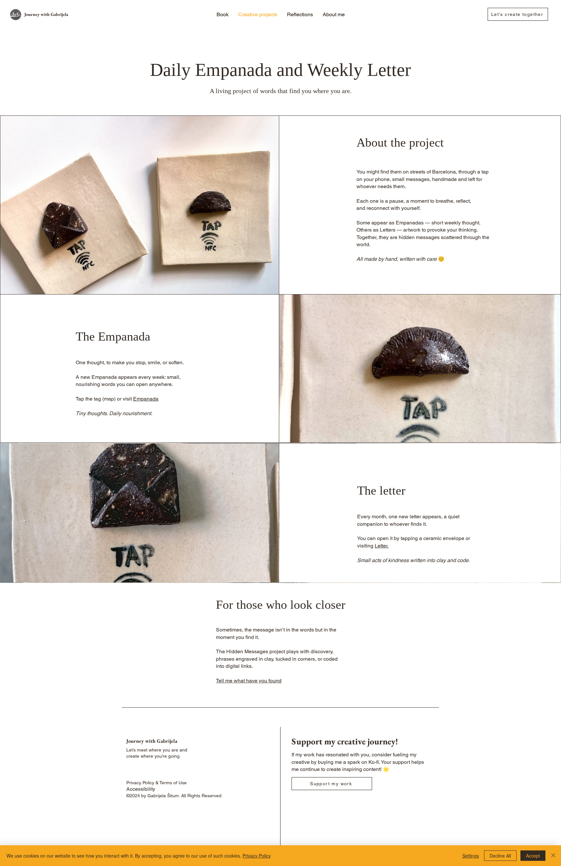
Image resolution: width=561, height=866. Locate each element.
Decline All (500, 855)
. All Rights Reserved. (201, 795)
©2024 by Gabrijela (146, 795)
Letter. (382, 546)
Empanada (145, 399)
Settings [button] (470, 855)
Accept (533, 855)
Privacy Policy (257, 855)
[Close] (553, 855)
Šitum (173, 795)
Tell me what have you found (248, 681)
